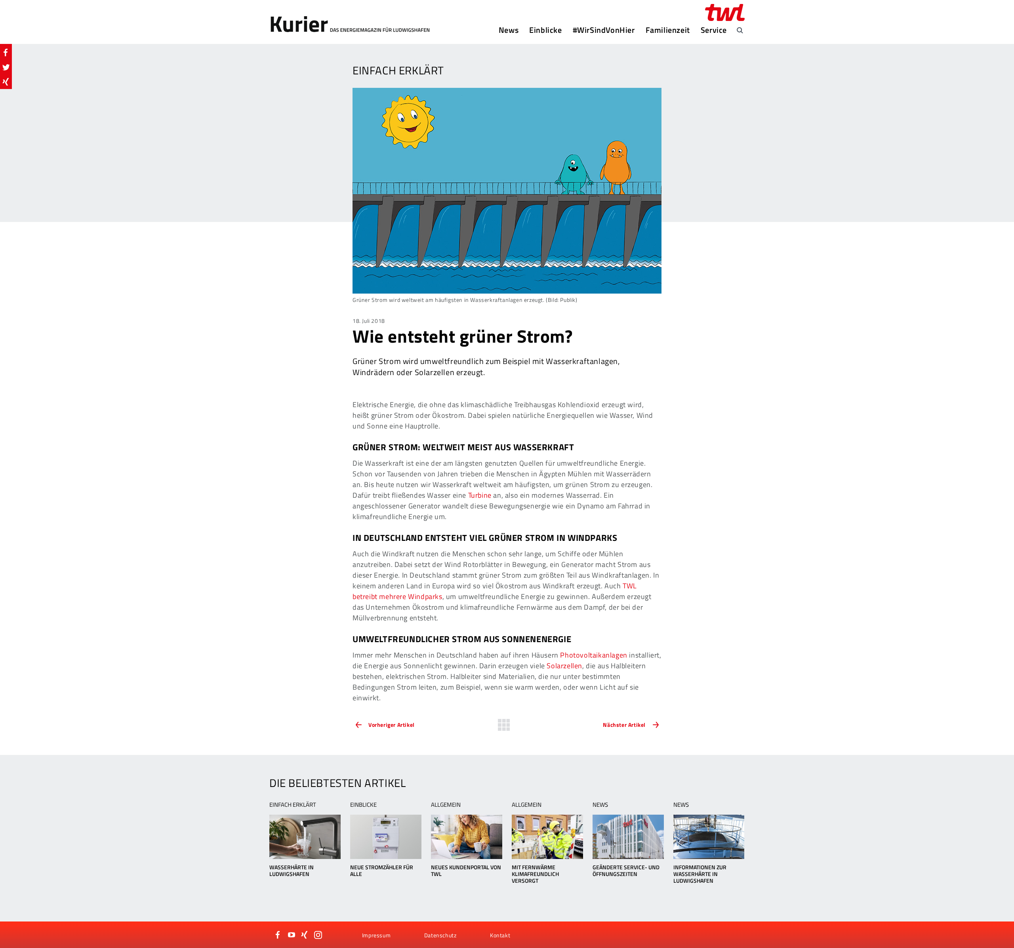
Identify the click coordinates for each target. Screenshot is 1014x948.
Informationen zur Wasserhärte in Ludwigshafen (699, 874)
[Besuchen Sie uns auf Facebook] (278, 935)
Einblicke (545, 30)
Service (714, 30)
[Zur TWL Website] (725, 12)
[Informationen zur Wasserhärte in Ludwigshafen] (708, 837)
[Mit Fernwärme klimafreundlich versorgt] (547, 837)
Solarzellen (564, 665)
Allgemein (446, 804)
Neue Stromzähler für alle (381, 870)
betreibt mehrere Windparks (397, 596)
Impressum (376, 935)
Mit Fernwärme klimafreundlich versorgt (535, 874)
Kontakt (500, 935)
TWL (630, 585)
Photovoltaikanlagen (593, 655)
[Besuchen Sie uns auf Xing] (305, 935)
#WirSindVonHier (604, 30)
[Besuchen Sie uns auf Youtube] (291, 935)
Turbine (480, 495)
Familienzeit (668, 30)
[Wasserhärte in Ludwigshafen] (304, 837)
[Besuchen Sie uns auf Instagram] (318, 935)
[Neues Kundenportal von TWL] (466, 837)
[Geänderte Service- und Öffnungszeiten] (628, 837)
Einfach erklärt (292, 804)
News (508, 30)
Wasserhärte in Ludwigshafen (291, 870)
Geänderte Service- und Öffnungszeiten (626, 870)
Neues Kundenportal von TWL (466, 870)
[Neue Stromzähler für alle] (385, 837)
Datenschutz (440, 935)
